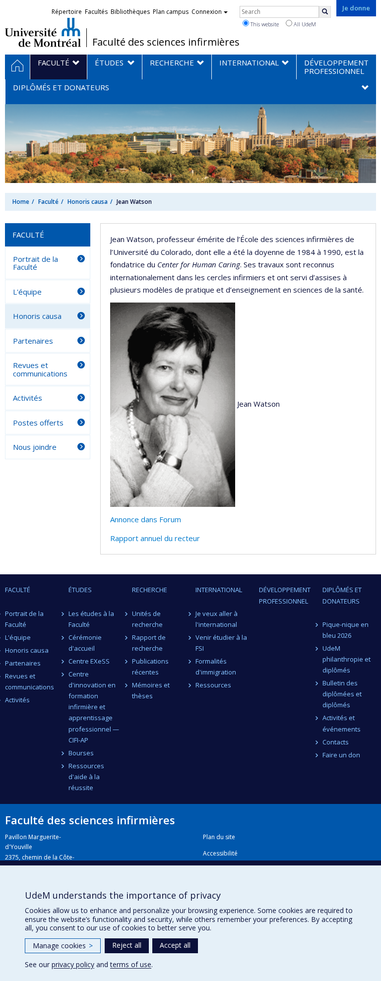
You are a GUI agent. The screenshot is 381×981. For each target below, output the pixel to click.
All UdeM (304, 24)
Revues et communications (40, 369)
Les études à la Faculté (91, 619)
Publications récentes (150, 666)
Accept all (175, 945)
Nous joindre (35, 447)
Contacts (335, 741)
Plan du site (219, 837)
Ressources (213, 684)
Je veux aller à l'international (216, 619)
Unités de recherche (147, 619)
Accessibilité (220, 853)
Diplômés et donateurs (342, 595)
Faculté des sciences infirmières (166, 42)
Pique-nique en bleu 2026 (345, 630)
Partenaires (33, 341)
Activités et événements (341, 723)
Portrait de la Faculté (35, 263)
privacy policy (73, 964)
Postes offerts (38, 423)
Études (80, 589)
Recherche (149, 589)
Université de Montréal (43, 32)
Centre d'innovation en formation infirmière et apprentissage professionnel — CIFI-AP (93, 707)
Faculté (48, 201)
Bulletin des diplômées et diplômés (342, 693)
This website (264, 24)
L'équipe (27, 292)
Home (20, 201)
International (218, 589)
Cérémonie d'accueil (85, 643)
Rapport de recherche (149, 643)
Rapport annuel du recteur (155, 538)
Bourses (81, 752)
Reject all (126, 945)
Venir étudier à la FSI (221, 643)
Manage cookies (63, 945)
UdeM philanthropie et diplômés (346, 659)
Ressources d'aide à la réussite (86, 776)
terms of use (130, 964)
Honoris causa (87, 201)
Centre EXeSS (89, 661)
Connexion (206, 11)
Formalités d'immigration (215, 666)
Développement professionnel (285, 595)
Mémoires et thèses (151, 690)
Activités (27, 398)
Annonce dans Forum (145, 519)
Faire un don (341, 754)
